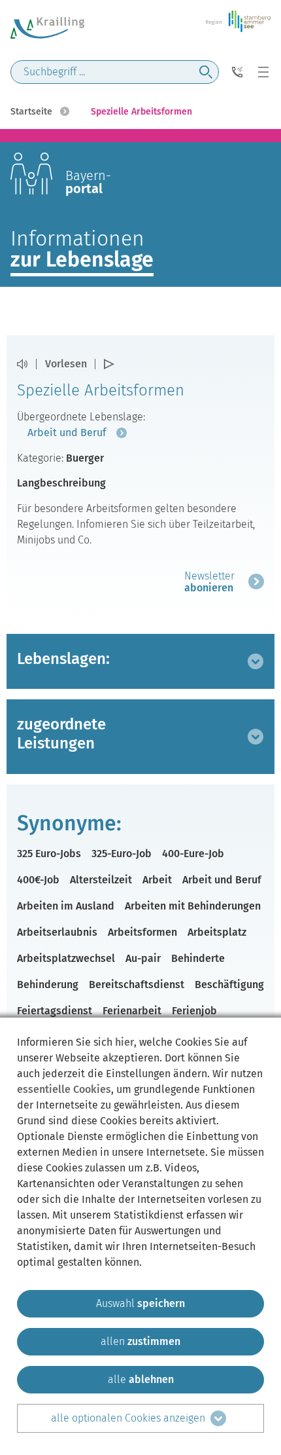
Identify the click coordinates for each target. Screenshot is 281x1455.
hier (124, 1042)
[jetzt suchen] (205, 72)
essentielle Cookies (64, 1089)
